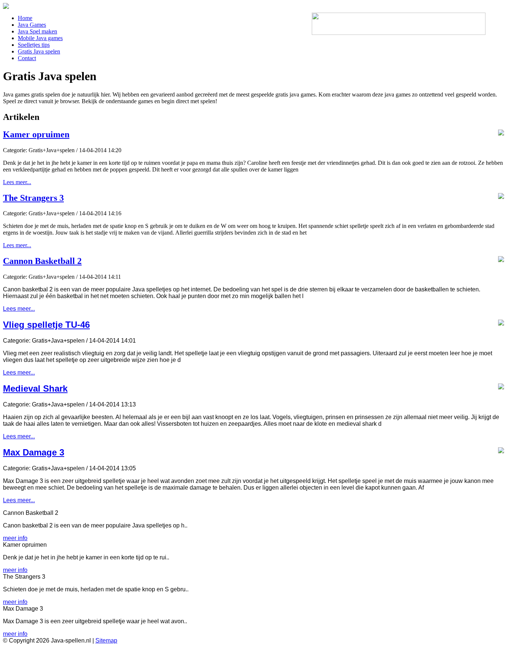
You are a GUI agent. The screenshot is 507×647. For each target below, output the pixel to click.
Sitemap (106, 640)
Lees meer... (17, 182)
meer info (15, 538)
